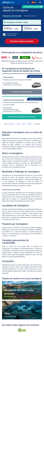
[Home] (8, 2)
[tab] (12, 15)
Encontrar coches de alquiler (22, 41)
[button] (28, 2)
